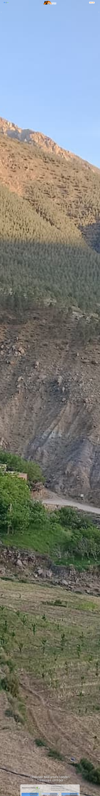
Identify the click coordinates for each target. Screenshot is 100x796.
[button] (1, 12)
